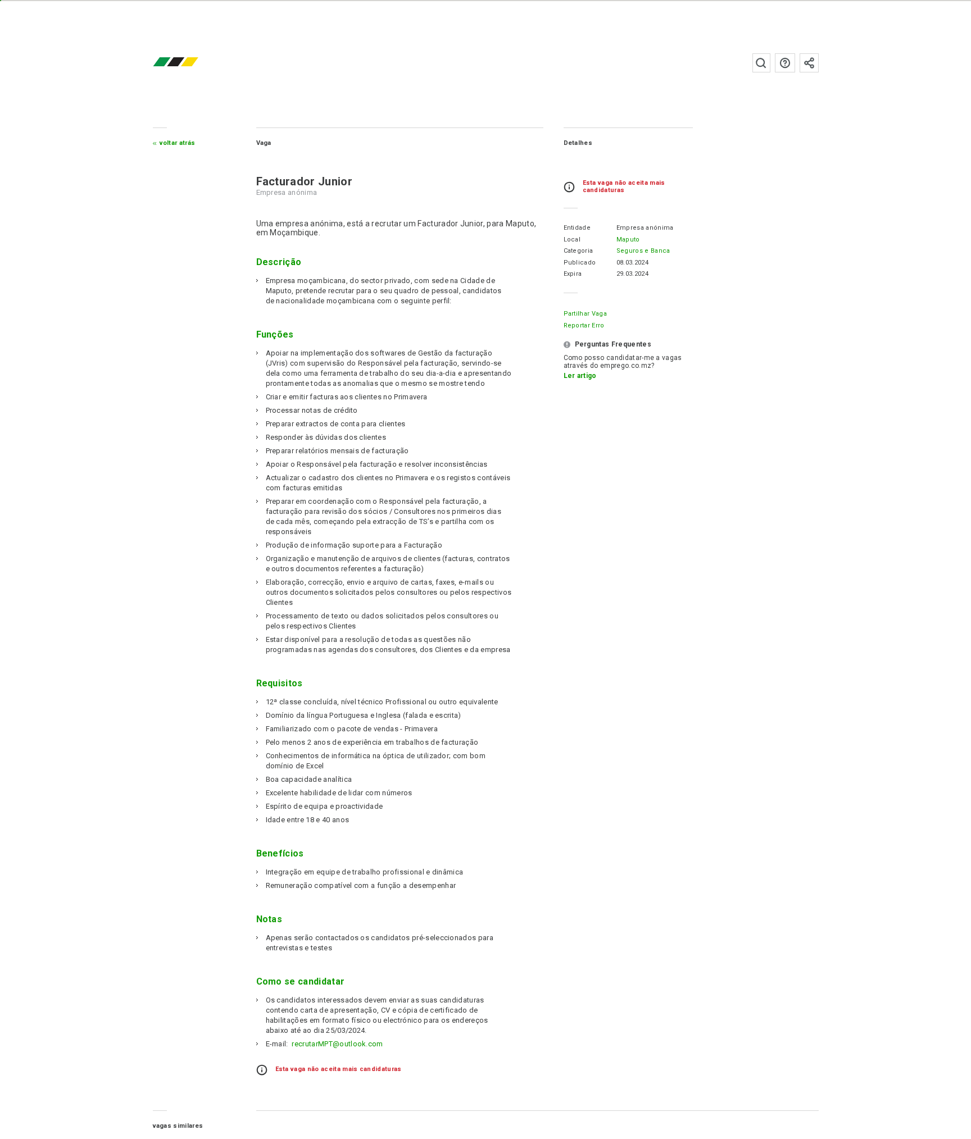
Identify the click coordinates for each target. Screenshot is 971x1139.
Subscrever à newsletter (809, 62)
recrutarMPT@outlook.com (337, 1044)
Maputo (628, 239)
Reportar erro (584, 325)
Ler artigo (580, 376)
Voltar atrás (178, 143)
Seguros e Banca (643, 250)
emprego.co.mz (192, 62)
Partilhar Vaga (585, 313)
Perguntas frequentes (785, 62)
